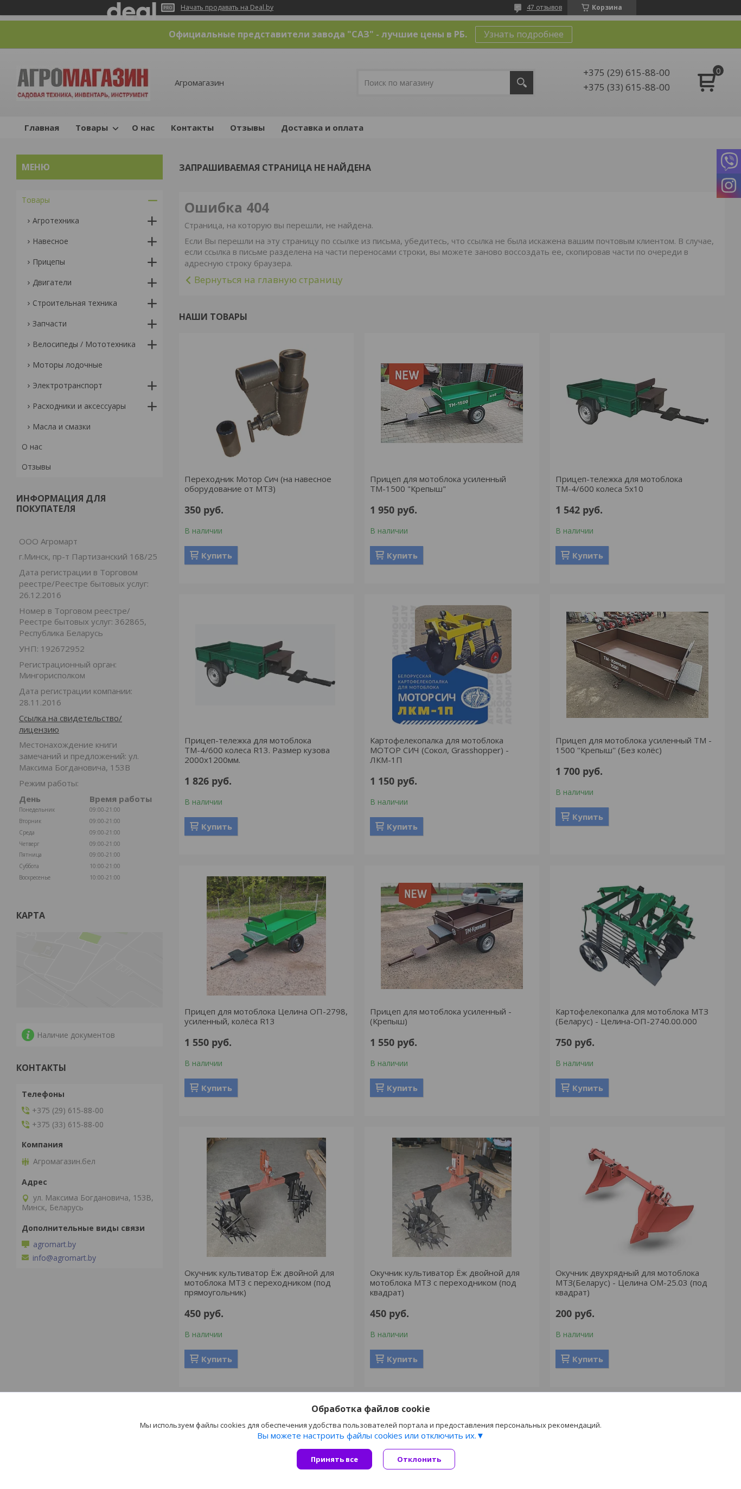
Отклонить (419, 1459)
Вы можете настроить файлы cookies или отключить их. (366, 1435)
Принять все (334, 1459)
